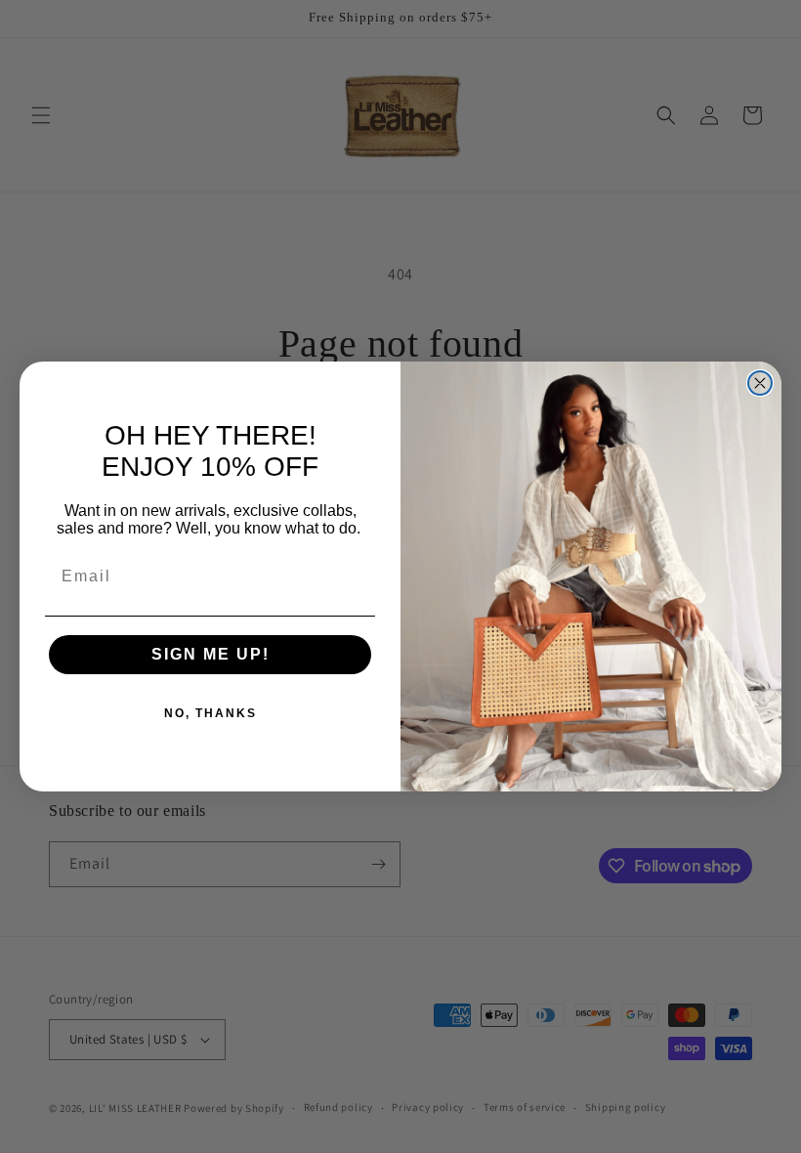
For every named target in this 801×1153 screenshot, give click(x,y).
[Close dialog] (760, 383)
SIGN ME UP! (210, 654)
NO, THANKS (210, 713)
